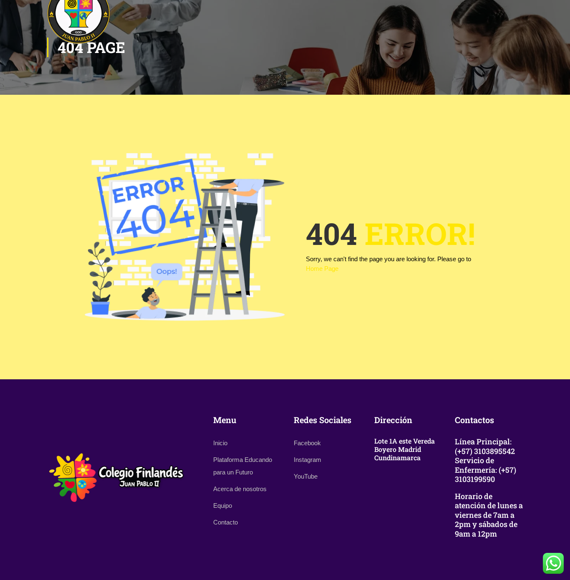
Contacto (225, 522)
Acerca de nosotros (240, 488)
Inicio (220, 442)
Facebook (307, 442)
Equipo (222, 505)
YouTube (306, 476)
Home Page (322, 268)
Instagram (307, 459)
